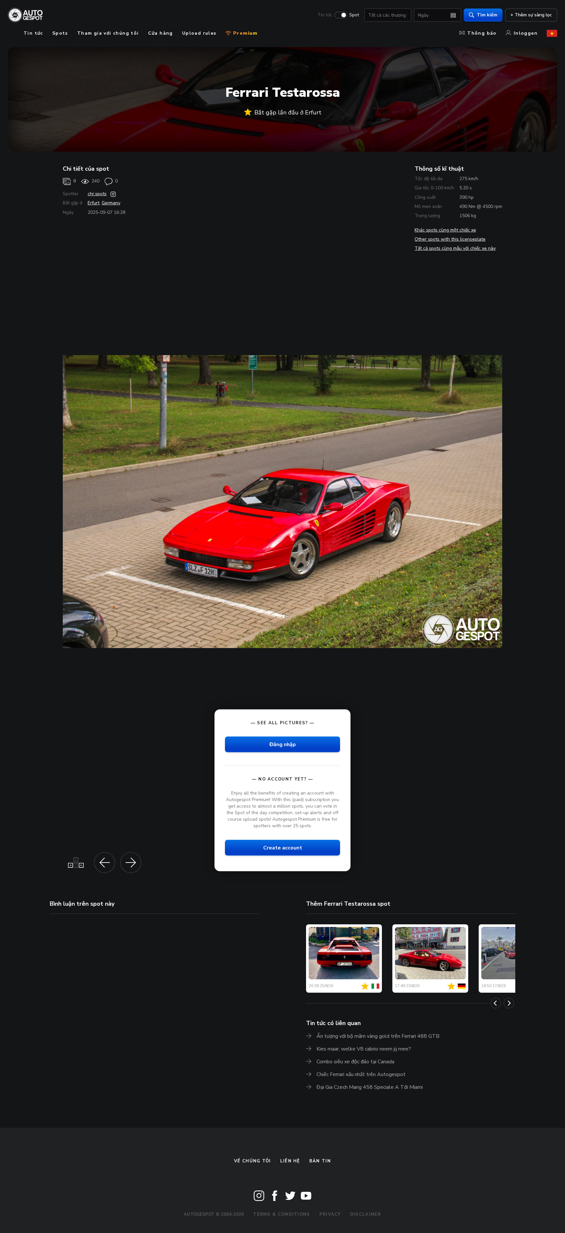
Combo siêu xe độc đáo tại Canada (355, 1061)
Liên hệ (290, 1161)
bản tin (320, 1161)
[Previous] (495, 1003)
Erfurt (93, 203)
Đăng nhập (282, 744)
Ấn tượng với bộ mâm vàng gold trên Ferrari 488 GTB (378, 1036)
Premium (244, 33)
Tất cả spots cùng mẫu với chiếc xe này (455, 248)
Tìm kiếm (487, 15)
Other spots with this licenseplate (450, 239)
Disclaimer (365, 1214)
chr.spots (97, 194)
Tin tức (324, 15)
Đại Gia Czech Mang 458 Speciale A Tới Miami (370, 1087)
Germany (111, 203)
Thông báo (482, 33)
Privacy (330, 1214)
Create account (282, 847)
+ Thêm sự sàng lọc (531, 15)
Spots (60, 33)
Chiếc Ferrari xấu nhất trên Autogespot (361, 1074)
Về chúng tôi (252, 1161)
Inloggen (526, 33)
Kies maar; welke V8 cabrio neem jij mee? (364, 1049)
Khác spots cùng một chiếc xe (445, 230)
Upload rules (199, 33)
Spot (354, 15)
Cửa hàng (160, 33)
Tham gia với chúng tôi (108, 33)
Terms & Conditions (281, 1214)
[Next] (508, 1003)
